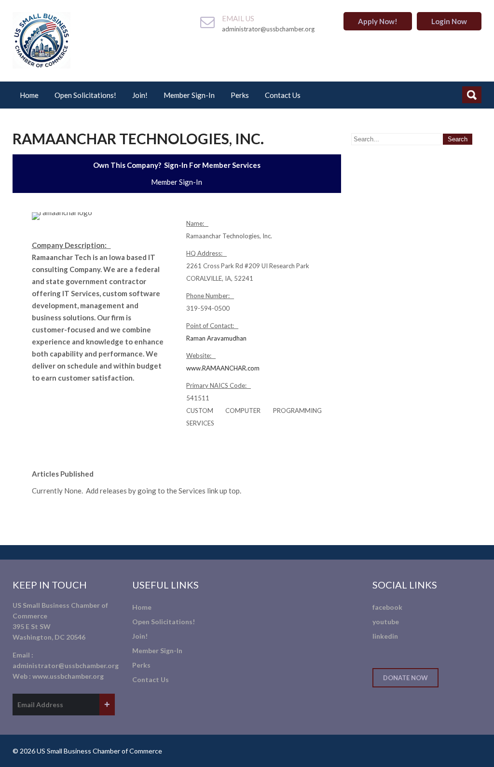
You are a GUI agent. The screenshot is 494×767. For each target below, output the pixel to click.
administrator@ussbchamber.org (66, 665)
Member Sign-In (189, 95)
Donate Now (405, 678)
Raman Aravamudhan (216, 338)
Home (29, 95)
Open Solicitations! (85, 95)
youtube (385, 621)
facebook (387, 607)
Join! (140, 95)
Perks (240, 95)
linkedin (385, 636)
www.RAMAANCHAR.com (223, 368)
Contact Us (283, 95)
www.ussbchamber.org (68, 676)
